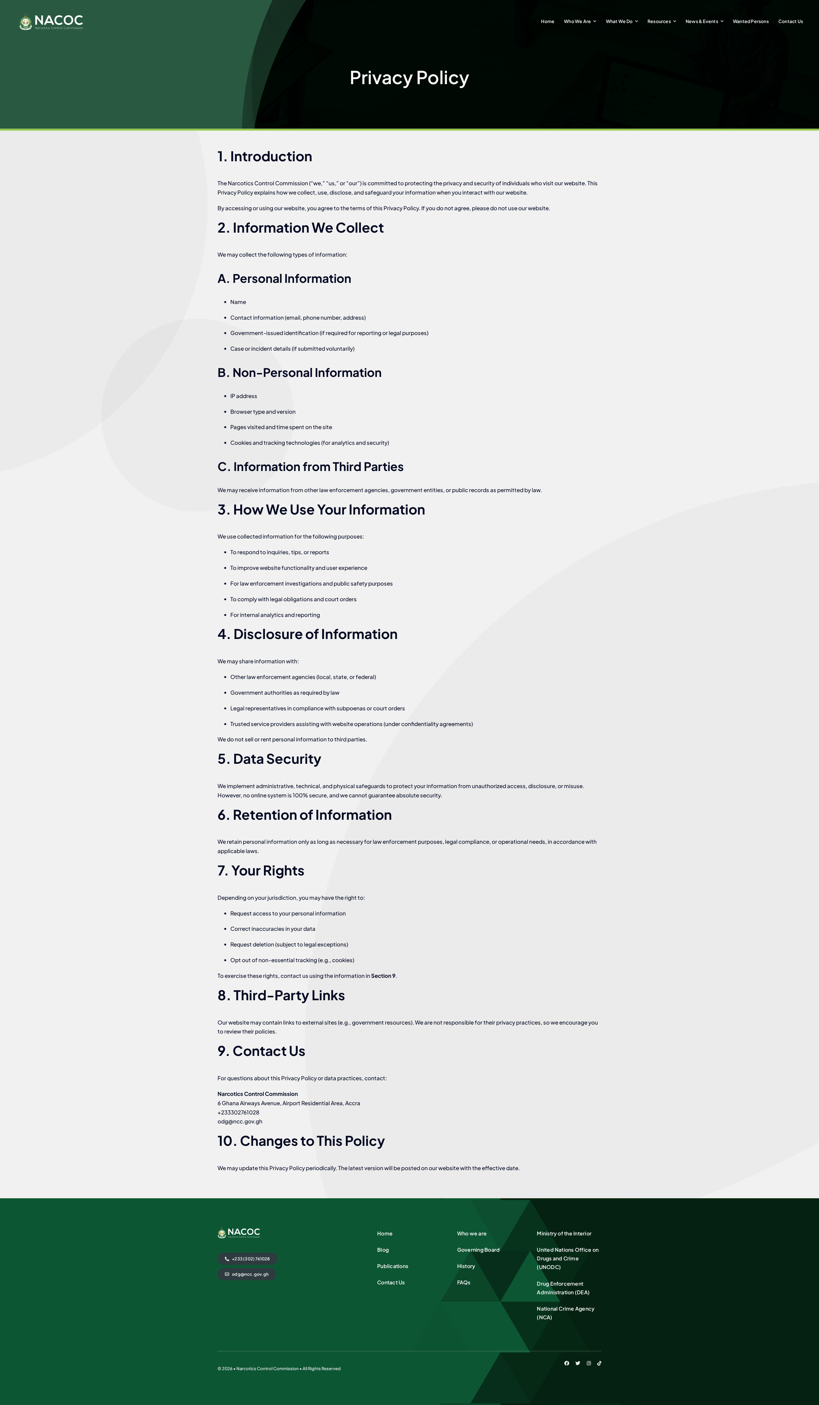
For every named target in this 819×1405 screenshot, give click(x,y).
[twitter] (578, 1363)
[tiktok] (599, 1363)
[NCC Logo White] (51, 15)
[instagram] (589, 1363)
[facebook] (566, 1363)
